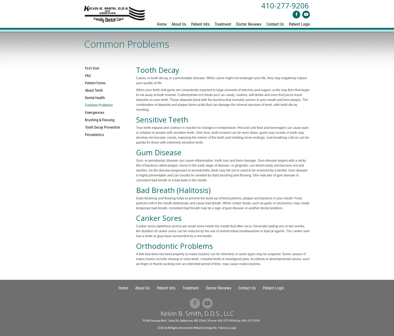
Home (123, 288)
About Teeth (94, 90)
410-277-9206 (285, 6)
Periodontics (94, 135)
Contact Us (247, 288)
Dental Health (95, 98)
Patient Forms (95, 83)
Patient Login (273, 288)
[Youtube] (306, 14)
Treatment (190, 288)
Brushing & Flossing (100, 120)
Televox (223, 328)
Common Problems (99, 105)
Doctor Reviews (218, 288)
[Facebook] (296, 14)
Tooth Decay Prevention (102, 127)
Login (233, 327)
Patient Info (166, 288)
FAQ (88, 75)
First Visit (92, 68)
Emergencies (94, 112)
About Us (142, 288)
